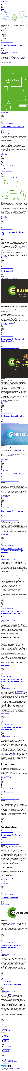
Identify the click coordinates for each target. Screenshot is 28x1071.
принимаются (12, 754)
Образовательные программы (10, 1061)
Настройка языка (4, 1068)
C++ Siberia (20, 691)
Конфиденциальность (8, 1053)
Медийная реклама (8, 1059)
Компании (6, 1039)
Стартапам (6, 1063)
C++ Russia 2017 (11, 202)
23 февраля (20, 247)
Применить (3, 38)
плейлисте (19, 449)
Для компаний (6, 1049)
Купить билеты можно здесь (7, 323)
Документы (6, 1050)
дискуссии (18, 532)
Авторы (5, 1040)
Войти (5, 1029)
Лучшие (5, 36)
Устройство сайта (7, 1046)
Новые (2, 30)
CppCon (13, 923)
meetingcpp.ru (7, 776)
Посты (6, 28)
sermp (2, 42)
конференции (20, 450)
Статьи (3, 28)
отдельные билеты (15, 248)
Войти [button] (2, 9)
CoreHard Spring (15, 58)
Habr (8, 1069)
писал (9, 994)
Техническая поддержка (15, 1068)
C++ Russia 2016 (12, 454)
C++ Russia (21, 57)
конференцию (11, 743)
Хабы (4, 1037)
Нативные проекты (8, 1060)
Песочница (6, 1041)
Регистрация (6, 1030)
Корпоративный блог (8, 1057)
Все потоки (5, 1)
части (7, 522)
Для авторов (6, 1047)
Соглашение (6, 1051)
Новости (5, 1036)
